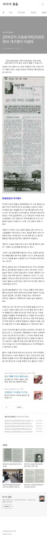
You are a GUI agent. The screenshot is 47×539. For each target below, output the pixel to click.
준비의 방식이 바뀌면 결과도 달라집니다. (16, 396)
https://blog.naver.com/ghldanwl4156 (17, 373)
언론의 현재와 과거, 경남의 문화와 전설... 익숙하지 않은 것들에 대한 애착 (19, 501)
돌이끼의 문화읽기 (10, 416)
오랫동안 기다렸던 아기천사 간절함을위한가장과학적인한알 (16, 392)
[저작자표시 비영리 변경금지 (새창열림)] (26, 407)
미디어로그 (21, 13)
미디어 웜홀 (10, 4)
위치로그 (34, 13)
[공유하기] (9, 407)
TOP (42, 532)
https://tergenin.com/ (12, 389)
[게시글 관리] (11, 407)
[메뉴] (42, 4)
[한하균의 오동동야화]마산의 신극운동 (17, 420)
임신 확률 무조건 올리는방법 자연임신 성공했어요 (16, 376)
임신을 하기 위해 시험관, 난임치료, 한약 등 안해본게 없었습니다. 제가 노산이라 (16, 380)
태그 (10, 13)
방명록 (44, 13)
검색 (37, 4)
